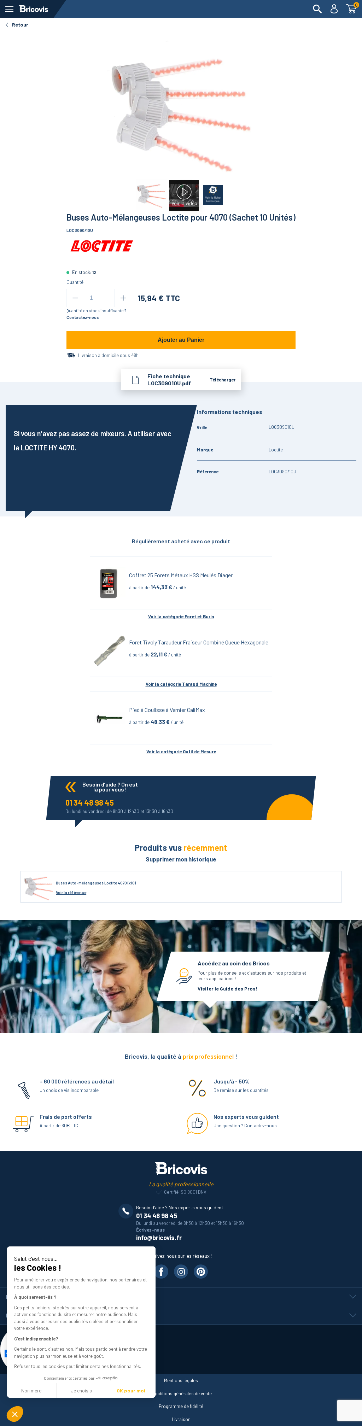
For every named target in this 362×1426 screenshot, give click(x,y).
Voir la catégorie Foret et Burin (181, 616)
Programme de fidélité (181, 1406)
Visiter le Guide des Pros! (227, 989)
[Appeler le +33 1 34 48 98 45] (127, 1211)
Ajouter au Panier (181, 340)
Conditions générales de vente (181, 1393)
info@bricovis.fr (159, 1237)
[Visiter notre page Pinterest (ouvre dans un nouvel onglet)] (201, 1271)
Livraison (181, 1419)
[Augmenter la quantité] (123, 298)
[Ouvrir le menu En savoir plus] (181, 1315)
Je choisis (81, 1390)
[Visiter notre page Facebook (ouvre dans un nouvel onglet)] (161, 1271)
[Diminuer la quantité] (75, 298)
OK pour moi (131, 1390)
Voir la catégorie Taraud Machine (181, 684)
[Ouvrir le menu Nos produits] (181, 1296)
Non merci (31, 1390)
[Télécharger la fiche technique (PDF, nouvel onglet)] (211, 192)
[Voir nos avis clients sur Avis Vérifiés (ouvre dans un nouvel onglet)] (181, 1349)
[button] (14, 1413)
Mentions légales (181, 1380)
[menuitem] (317, 8)
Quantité (74, 282)
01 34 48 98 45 (89, 802)
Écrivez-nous (150, 1230)
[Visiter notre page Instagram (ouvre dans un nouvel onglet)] (181, 1271)
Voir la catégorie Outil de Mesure (181, 751)
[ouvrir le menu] (9, 9)
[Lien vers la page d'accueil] (33, 8)
